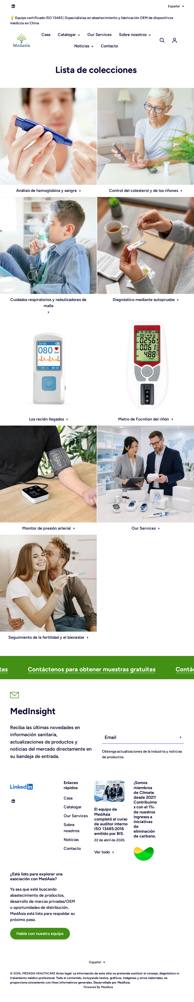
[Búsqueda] (162, 40)
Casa (45, 34)
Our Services (99, 34)
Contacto (109, 46)
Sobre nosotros (133, 34)
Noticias (82, 46)
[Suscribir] (180, 737)
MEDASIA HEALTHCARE (38, 973)
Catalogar (67, 34)
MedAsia (106, 987)
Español (174, 6)
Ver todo (102, 852)
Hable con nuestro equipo (39, 933)
